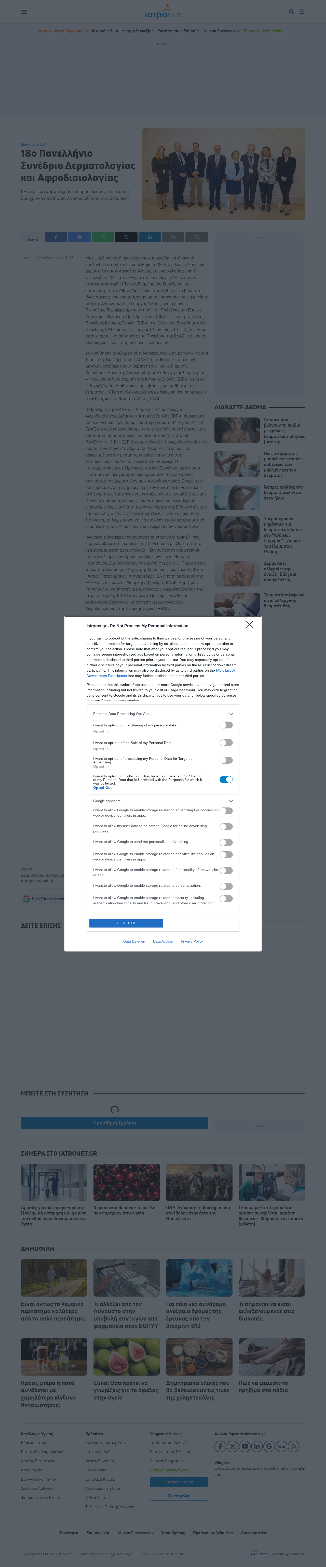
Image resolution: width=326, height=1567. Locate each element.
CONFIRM (126, 923)
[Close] (251, 626)
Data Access (163, 941)
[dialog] (163, 783)
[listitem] (163, 713)
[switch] (226, 725)
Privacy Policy (192, 941)
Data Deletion (134, 941)
